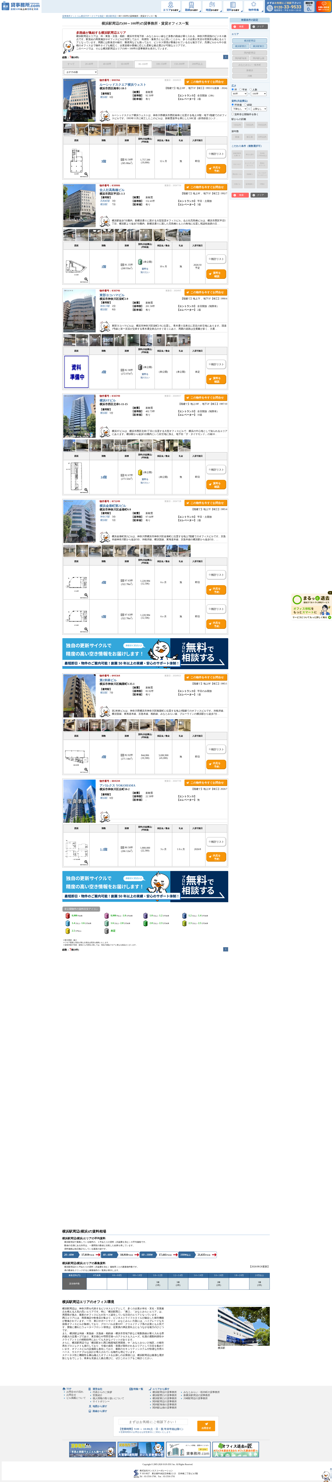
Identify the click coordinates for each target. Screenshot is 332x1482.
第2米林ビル (108, 680)
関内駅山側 (258, 58)
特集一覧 (138, 1389)
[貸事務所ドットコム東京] (92, 1456)
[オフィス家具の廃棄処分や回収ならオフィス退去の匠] (235, 1456)
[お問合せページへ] (206, 1430)
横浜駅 (104, 97)
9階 (104, 161)
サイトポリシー (101, 1401)
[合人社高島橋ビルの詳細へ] (79, 226)
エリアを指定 (97, 16)
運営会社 (97, 1389)
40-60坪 (107, 64)
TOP (68, 1389)
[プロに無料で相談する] (145, 654)
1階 (104, 266)
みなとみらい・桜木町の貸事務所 (201, 1392)
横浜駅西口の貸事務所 (165, 1395)
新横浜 (249, 70)
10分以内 (262, 125)
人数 (254, 89)
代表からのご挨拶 (102, 1392)
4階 (104, 372)
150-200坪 (179, 64)
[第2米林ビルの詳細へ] (79, 716)
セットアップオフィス (249, 164)
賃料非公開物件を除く (246, 114)
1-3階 (103, 849)
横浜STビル (108, 400)
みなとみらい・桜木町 (249, 65)
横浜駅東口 (258, 46)
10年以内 (262, 137)
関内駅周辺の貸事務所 (165, 1401)
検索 (241, 26)
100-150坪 (161, 64)
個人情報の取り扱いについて (108, 1398)
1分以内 (237, 125)
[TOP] (21, 6)
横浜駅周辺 (111, 16)
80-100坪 (143, 64)
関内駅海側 (240, 58)
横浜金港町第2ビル (113, 505)
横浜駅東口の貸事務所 (165, 1398)
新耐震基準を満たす (237, 154)
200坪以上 (197, 64)
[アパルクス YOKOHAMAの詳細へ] (79, 822)
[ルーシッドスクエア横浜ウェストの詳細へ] (79, 121)
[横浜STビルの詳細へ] (79, 437)
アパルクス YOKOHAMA (117, 785)
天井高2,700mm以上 (262, 154)
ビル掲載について (76, 1398)
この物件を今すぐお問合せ (207, 81)
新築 (237, 137)
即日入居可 (250, 154)
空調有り (250, 174)
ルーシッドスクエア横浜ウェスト (123, 84)
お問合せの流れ (74, 1391)
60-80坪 (125, 64)
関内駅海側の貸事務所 (165, 1404)
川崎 (249, 76)
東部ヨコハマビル (112, 295)
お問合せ (71, 1395)
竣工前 (250, 137)
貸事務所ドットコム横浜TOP (75, 16)
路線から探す (100, 1411)
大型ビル (237, 184)
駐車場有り (250, 184)
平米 (244, 89)
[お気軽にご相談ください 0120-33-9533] (284, 6)
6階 (104, 616)
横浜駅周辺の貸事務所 (165, 1392)
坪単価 (238, 105)
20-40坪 (89, 64)
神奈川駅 (105, 306)
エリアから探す (161, 1389)
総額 (249, 105)
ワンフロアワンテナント (262, 174)
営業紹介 (97, 1395)
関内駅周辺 (249, 52)
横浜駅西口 (240, 46)
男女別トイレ (237, 174)
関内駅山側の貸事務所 (165, 1407)
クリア (260, 26)
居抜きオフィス (262, 164)
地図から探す (100, 1406)
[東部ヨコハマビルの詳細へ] (79, 331)
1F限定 (262, 184)
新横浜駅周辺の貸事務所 (196, 1395)
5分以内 (249, 125)
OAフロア (237, 164)
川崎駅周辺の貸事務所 (195, 1398)
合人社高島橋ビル (112, 190)
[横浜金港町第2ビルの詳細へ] (79, 542)
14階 (104, 477)
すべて (71, 64)
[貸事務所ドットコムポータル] (188, 1456)
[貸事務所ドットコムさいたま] (141, 1456)
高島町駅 (105, 201)
